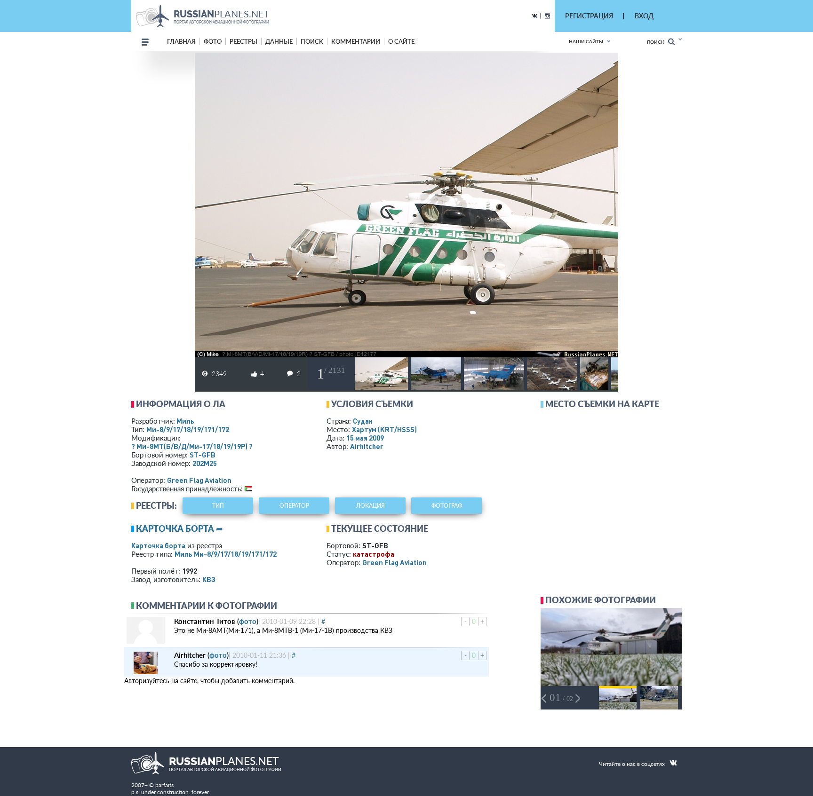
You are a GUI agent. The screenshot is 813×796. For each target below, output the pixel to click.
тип (218, 505)
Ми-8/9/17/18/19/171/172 (187, 429)
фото (213, 41)
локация (370, 505)
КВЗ (208, 579)
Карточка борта (158, 545)
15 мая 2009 (365, 437)
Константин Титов (204, 621)
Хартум (384, 429)
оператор (294, 505)
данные (279, 41)
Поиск (657, 42)
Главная (181, 41)
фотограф (446, 505)
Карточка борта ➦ (179, 528)
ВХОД (644, 16)
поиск (312, 41)
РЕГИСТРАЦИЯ (589, 16)
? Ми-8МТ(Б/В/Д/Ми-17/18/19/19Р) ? (192, 446)
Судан (363, 421)
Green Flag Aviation (199, 480)
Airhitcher (366, 446)
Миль (185, 421)
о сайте (401, 41)
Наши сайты (586, 41)
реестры (243, 41)
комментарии (355, 41)
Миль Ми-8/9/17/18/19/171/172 (226, 554)
